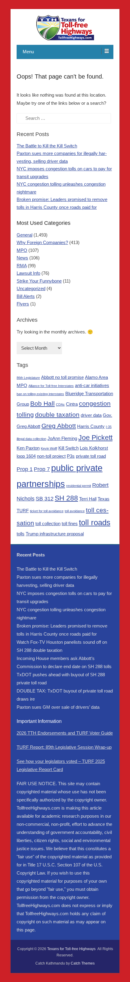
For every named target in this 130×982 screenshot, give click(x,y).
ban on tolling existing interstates (40, 394)
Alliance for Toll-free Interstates (51, 386)
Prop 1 (25, 469)
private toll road (91, 456)
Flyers (23, 303)
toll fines (70, 523)
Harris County (91, 426)
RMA (22, 265)
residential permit (78, 486)
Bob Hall (42, 403)
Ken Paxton (28, 448)
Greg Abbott (58, 425)
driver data (91, 415)
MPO (22, 250)
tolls (20, 533)
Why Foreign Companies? (42, 242)
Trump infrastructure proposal (55, 533)
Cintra (72, 404)
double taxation (57, 414)
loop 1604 (26, 456)
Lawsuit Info (28, 273)
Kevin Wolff (49, 448)
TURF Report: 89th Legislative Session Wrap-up (64, 747)
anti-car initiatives (92, 385)
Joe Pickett (95, 437)
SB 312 (45, 498)
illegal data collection (31, 439)
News (22, 257)
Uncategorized (31, 288)
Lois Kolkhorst (94, 448)
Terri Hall (87, 498)
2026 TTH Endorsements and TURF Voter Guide (65, 733)
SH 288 (66, 498)
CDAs (60, 404)
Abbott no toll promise (62, 377)
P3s (71, 456)
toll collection (47, 523)
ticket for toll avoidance (46, 511)
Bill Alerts (26, 296)
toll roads (94, 522)
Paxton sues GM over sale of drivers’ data (58, 707)
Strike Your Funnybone (39, 280)
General (24, 234)
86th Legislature (28, 377)
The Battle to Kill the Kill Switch (47, 145)
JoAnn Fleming (62, 438)
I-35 (109, 427)
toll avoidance (75, 511)
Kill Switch (68, 448)
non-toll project (51, 456)
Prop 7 (42, 469)
